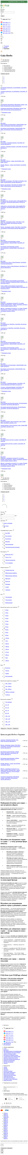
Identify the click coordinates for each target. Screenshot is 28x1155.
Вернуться (3, 728)
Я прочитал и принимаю (6, 1148)
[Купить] (2, 100)
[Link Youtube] (9, 1103)
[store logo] (5, 6)
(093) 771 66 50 (6, 26)
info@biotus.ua (7, 1043)
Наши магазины (8, 1080)
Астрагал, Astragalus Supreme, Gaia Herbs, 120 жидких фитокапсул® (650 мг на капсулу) (12, 388)
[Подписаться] (5, 1089)
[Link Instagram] (7, 1103)
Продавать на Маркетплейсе (11, 1055)
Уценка (5, 1068)
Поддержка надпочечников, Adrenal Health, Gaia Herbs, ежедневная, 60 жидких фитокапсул (13, 129)
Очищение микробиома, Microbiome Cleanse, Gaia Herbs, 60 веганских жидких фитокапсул (13, 109)
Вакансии (6, 1049)
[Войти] (1, 35)
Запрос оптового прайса (10, 1053)
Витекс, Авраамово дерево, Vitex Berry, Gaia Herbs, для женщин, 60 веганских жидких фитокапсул (14, 227)
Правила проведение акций (11, 1057)
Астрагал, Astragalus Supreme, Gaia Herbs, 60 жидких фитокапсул (9, 740)
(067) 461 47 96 (6, 33)
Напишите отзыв (6, 112)
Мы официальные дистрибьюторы (12, 1051)
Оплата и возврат (8, 1071)
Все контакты (7, 1044)
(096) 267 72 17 (6, 24)
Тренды (5, 1063)
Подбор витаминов (8, 1061)
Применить (15, 728)
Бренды (5, 47)
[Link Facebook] (5, 1103)
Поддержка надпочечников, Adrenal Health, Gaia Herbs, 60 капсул (10, 759)
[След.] (4, 83)
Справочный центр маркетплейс (12, 1056)
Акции (5, 1067)
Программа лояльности (9, 1072)
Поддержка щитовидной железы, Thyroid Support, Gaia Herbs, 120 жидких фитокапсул (13, 407)
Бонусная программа (9, 1073)
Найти (2, 16)
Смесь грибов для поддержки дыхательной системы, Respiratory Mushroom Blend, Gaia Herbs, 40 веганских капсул (14, 287)
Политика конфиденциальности (12, 1059)
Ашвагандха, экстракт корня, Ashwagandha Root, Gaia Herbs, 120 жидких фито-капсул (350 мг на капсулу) (13, 207)
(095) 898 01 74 (6, 22)
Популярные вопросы (9, 1077)
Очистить (9, 728)
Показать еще (5, 73)
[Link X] (11, 1103)
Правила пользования (9, 1060)
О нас (5, 1048)
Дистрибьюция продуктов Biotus (12, 1052)
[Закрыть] (2, 1145)
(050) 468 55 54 (6, 31)
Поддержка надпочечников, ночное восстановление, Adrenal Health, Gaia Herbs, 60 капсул (12, 248)
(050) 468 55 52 (6, 28)
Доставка (6, 1069)
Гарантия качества (8, 1076)
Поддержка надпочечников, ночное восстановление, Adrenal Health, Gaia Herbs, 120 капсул (13, 349)
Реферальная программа (10, 1075)
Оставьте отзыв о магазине (10, 1079)
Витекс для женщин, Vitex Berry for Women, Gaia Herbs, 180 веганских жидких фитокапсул (13, 185)
